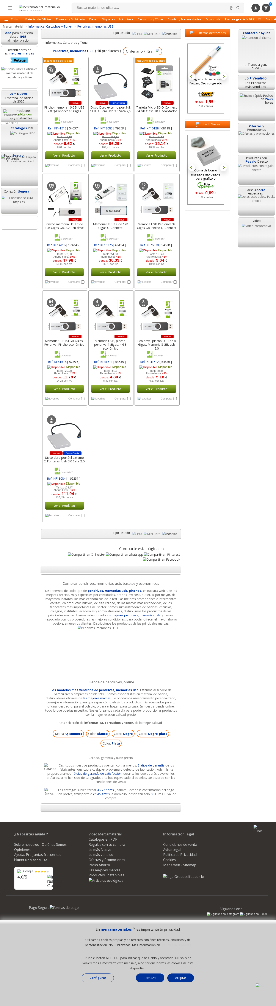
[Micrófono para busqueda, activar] (231, 8)
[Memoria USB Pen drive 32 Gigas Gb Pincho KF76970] (156, 197)
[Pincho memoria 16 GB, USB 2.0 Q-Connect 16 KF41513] (64, 80)
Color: (98, 734)
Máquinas (126, 19)
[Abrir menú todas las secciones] (10, 8)
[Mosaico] (169, 34)
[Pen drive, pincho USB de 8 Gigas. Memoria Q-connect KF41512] (156, 313)
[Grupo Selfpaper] (184, 876)
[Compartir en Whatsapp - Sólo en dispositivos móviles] (124, 554)
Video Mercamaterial (105, 834)
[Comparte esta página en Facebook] (161, 559)
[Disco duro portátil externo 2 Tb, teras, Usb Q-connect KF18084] (64, 430)
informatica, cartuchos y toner (108, 723)
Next (223, 76)
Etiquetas (108, 19)
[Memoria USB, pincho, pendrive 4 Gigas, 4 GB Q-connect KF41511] (110, 313)
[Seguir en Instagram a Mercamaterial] (223, 914)
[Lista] (137, 34)
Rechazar (150, 978)
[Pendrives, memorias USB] (111, 628)
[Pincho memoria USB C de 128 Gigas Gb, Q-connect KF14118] (64, 197)
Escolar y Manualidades (184, 19)
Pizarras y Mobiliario (70, 19)
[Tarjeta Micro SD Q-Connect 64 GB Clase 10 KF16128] (156, 80)
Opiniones (22, 849)
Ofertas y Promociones (107, 859)
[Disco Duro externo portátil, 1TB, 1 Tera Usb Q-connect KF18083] (110, 80)
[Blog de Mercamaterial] (19, 223)
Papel (93, 19)
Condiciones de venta (180, 844)
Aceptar (180, 978)
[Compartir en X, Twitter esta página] (86, 554)
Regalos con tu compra (107, 844)
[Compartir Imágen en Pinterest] (162, 554)
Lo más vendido (101, 854)
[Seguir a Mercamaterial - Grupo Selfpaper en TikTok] (253, 914)
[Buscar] (238, 8)
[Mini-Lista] (152, 34)
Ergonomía (213, 19)
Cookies (169, 859)
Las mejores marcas (104, 870)
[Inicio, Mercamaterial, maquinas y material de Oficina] (41, 8)
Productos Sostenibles (106, 875)
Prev (191, 76)
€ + (243, 19)
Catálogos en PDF (103, 839)
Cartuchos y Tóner (150, 19)
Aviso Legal (172, 849)
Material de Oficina (38, 19)
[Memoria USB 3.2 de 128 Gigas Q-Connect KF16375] (110, 197)
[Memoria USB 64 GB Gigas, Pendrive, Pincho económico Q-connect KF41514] (64, 313)
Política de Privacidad (180, 854)
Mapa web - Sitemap (179, 865)
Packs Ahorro (99, 865)
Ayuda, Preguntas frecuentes (37, 854)
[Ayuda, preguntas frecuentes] (262, 985)
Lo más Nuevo (100, 849)
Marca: (68, 734)
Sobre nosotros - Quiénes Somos (40, 844)
